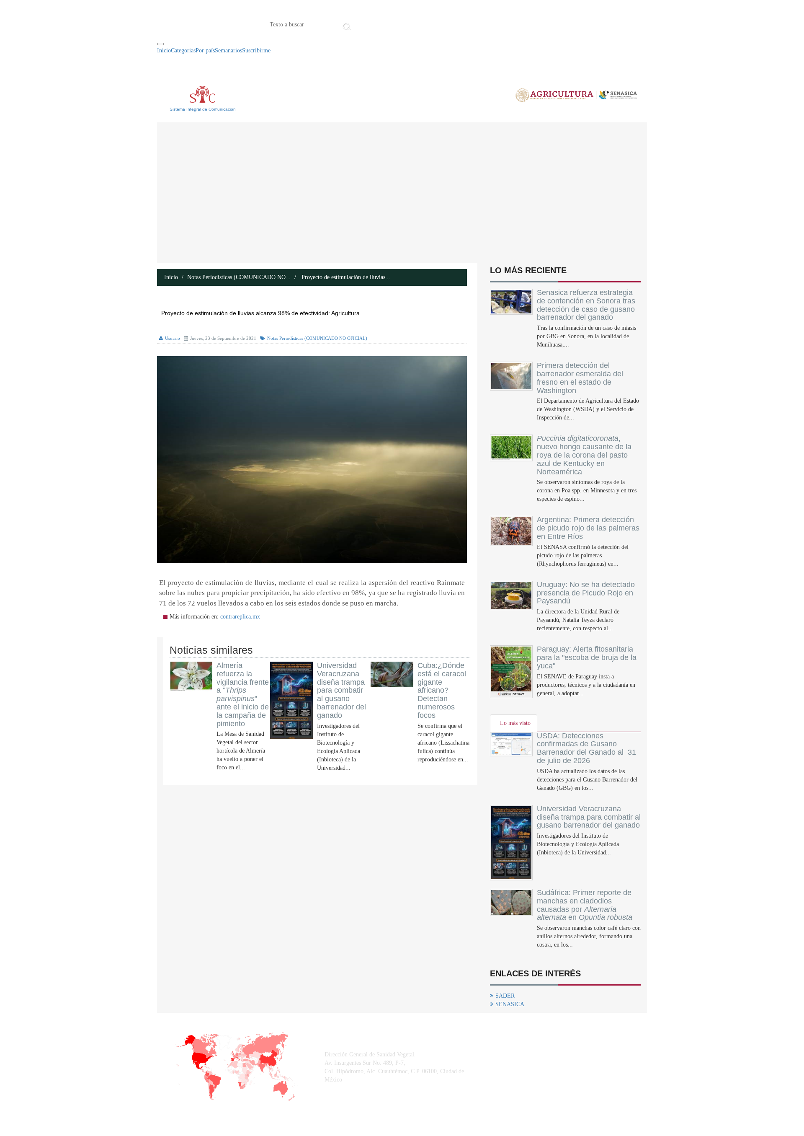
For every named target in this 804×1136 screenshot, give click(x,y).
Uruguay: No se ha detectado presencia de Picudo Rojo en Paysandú (586, 593)
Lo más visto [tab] (515, 723)
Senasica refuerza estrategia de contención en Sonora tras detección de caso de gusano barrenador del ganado (586, 304)
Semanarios (228, 50)
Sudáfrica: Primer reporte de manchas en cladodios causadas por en (584, 904)
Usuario (172, 338)
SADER (505, 996)
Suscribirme (256, 50)
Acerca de (399, 24)
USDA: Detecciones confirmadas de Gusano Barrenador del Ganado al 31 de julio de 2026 (586, 748)
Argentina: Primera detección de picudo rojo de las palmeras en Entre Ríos (588, 528)
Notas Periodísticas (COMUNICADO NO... (239, 277)
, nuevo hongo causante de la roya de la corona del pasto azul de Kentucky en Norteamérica (584, 455)
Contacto (440, 24)
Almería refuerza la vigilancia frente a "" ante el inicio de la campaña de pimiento (242, 694)
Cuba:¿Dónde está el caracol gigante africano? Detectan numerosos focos (441, 690)
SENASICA (509, 1004)
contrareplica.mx (240, 616)
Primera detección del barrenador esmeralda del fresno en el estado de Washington (580, 377)
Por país (205, 50)
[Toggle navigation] (160, 44)
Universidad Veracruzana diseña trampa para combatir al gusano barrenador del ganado (341, 690)
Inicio (365, 24)
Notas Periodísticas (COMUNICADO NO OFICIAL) (317, 338)
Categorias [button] (183, 50)
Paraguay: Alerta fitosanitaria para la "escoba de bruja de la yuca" (586, 657)
